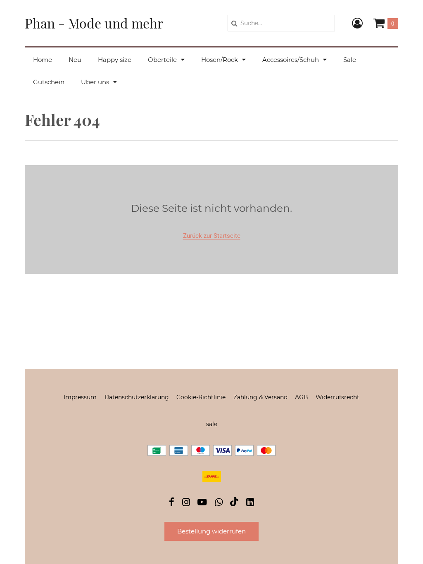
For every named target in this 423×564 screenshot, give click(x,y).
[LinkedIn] (250, 503)
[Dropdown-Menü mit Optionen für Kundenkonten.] (357, 23)
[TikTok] (234, 503)
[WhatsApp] (219, 503)
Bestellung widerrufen (211, 531)
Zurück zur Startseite (211, 235)
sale (211, 424)
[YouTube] (202, 503)
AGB (301, 397)
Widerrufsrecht (337, 397)
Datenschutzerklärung (137, 397)
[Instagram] (186, 503)
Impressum (80, 397)
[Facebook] (171, 503)
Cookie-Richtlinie (201, 397)
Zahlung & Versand (260, 397)
